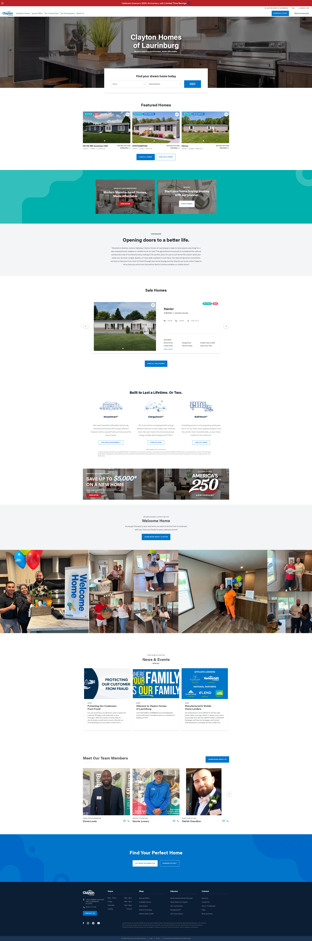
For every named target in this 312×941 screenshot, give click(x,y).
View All (156, 663)
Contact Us (90, 913)
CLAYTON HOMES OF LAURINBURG (277, 8)
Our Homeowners (67, 13)
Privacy (158, 938)
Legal (151, 938)
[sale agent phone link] (128, 820)
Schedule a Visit (170, 863)
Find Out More (201, 442)
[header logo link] (8, 13)
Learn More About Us (217, 759)
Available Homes (23, 13)
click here (121, 490)
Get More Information (145, 863)
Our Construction (51, 13)
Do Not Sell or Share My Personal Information (177, 938)
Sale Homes (143, 906)
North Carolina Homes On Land (181, 898)
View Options (156, 442)
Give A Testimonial (208, 906)
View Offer (125, 204)
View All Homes (145, 157)
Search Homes (193, 84)
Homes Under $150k (146, 914)
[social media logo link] (83, 923)
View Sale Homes (166, 157)
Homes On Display (145, 910)
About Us (80, 13)
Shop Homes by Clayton (179, 902)
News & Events (207, 914)
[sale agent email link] (124, 820)
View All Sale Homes (156, 364)
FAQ (293, 8)
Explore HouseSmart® (111, 442)
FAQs (203, 910)
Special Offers (37, 13)
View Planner (187, 204)
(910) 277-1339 (304, 8)
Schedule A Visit (280, 13)
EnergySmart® (175, 910)
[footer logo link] (89, 892)
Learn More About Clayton (156, 537)
